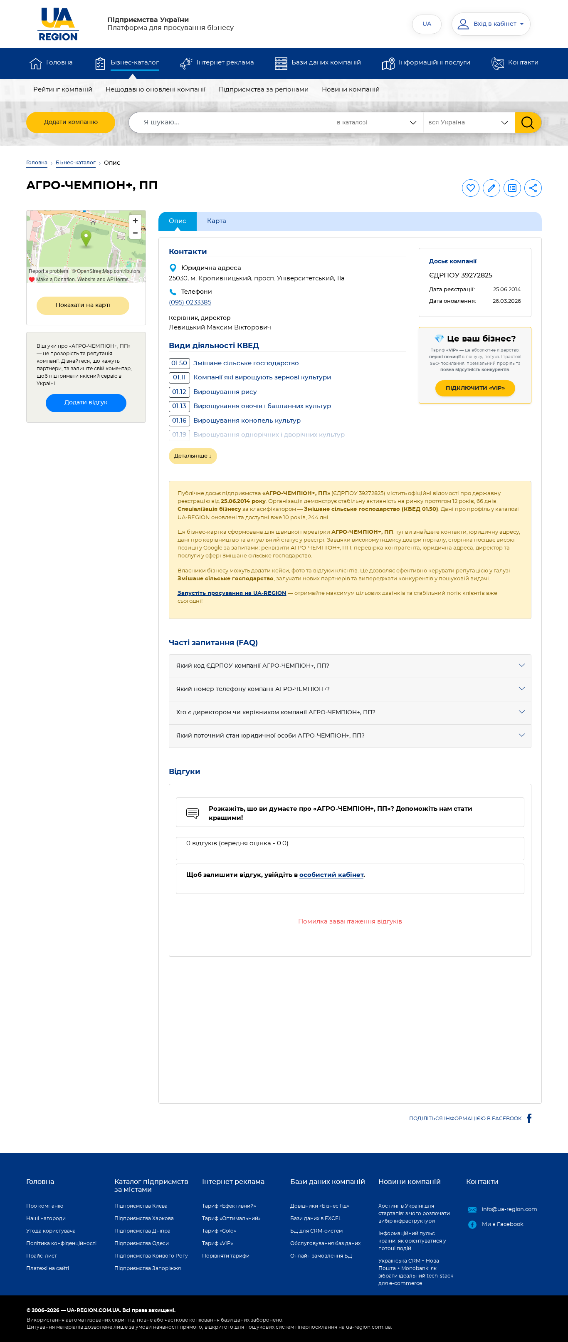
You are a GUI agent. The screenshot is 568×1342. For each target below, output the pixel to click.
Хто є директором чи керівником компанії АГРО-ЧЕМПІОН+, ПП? (275, 713)
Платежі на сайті (47, 1268)
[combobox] (469, 122)
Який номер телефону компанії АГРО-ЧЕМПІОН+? (253, 689)
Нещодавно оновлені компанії (155, 90)
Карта (216, 221)
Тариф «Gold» (219, 1230)
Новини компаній (351, 90)
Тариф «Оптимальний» (231, 1218)
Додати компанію (71, 122)
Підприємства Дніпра (142, 1230)
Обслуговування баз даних (325, 1243)
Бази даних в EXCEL (315, 1218)
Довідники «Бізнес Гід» (319, 1205)
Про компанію (44, 1205)
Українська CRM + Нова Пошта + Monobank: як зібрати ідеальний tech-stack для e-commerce (415, 1272)
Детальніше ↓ (193, 456)
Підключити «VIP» (475, 388)
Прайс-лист (41, 1255)
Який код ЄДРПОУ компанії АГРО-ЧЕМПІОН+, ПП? (252, 666)
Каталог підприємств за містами (151, 1186)
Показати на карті (83, 305)
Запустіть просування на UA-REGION (232, 593)
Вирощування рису (214, 392)
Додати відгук (85, 403)
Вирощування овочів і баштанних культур (251, 406)
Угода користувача (51, 1230)
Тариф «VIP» (217, 1243)
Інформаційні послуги (434, 62)
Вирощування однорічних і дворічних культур (258, 435)
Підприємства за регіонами (264, 90)
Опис (177, 221)
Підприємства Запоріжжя (147, 1268)
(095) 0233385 (190, 303)
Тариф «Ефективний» (229, 1205)
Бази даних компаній (326, 62)
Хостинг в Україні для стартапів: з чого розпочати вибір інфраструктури (414, 1213)
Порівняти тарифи (225, 1255)
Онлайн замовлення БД (321, 1255)
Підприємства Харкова (144, 1218)
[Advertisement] (350, 1025)
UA (426, 24)
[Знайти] (528, 122)
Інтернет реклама (225, 62)
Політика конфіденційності (61, 1243)
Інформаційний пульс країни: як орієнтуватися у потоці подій (412, 1241)
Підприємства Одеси (141, 1243)
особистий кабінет (331, 875)
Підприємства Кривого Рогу (151, 1255)
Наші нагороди (46, 1218)
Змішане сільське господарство (235, 363)
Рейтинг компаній (62, 90)
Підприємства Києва (141, 1205)
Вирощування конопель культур (236, 421)
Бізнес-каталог (135, 62)
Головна (59, 62)
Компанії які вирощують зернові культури (252, 377)
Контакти (523, 62)
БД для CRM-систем (316, 1230)
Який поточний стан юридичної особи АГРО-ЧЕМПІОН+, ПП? (270, 736)
